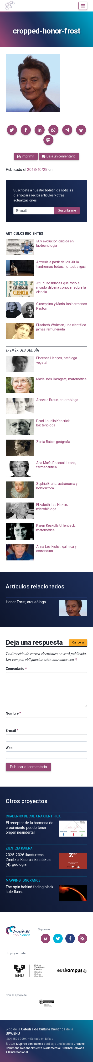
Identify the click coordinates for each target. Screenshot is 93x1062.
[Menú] (82, 6)
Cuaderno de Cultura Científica (33, 816)
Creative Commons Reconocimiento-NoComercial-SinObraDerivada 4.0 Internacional (45, 1048)
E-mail (12, 730)
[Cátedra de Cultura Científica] (30, 971)
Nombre (13, 713)
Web (9, 748)
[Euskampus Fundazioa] (72, 971)
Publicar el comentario (28, 767)
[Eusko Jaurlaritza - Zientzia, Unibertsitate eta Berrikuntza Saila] (46, 1004)
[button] (12, 130)
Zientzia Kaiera (19, 848)
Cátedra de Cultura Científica (43, 1029)
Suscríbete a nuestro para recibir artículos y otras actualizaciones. (43, 195)
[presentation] (46, 247)
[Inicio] (9, 5)
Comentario (16, 669)
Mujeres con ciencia (29, 1043)
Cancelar (78, 642)
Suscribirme (67, 210)
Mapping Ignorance (23, 880)
